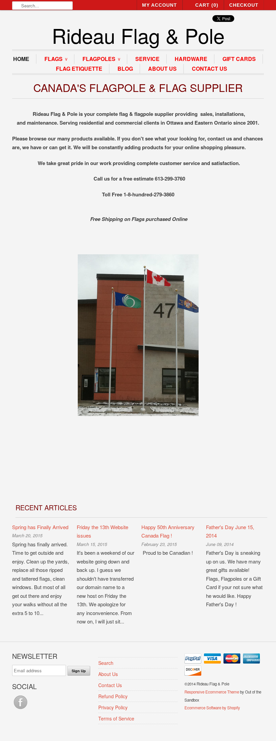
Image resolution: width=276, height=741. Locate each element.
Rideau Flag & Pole (138, 35)
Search (105, 662)
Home (21, 59)
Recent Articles (46, 507)
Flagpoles (101, 59)
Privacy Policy (113, 707)
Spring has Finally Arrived (40, 526)
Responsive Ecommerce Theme (211, 692)
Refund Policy (113, 696)
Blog (125, 68)
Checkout (243, 5)
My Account (159, 5)
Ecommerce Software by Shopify (212, 707)
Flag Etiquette (79, 68)
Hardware (191, 59)
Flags (55, 59)
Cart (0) (206, 5)
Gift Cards (239, 59)
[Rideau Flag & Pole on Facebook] (20, 708)
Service (147, 59)
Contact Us (209, 68)
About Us (162, 68)
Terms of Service (116, 718)
